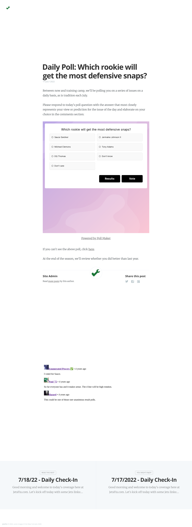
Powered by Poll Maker (96, 238)
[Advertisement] (96, 42)
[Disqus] (96, 322)
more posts (53, 281)
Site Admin (50, 276)
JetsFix (4, 524)
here (91, 249)
